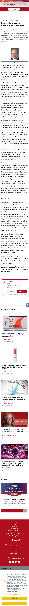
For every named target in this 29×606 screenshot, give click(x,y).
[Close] (27, 572)
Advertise (14, 525)
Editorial (14, 526)
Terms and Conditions (14, 530)
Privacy (14, 532)
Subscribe (21, 291)
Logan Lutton (7, 467)
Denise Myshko (8, 371)
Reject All (14, 598)
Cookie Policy (13, 591)
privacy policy (8, 295)
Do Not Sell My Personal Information (14, 534)
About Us (14, 523)
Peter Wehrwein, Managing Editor (13, 435)
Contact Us (14, 528)
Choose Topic (12, 9)
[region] (14, 588)
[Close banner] (27, 2)
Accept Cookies (14, 603)
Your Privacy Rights (14, 536)
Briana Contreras (8, 339)
